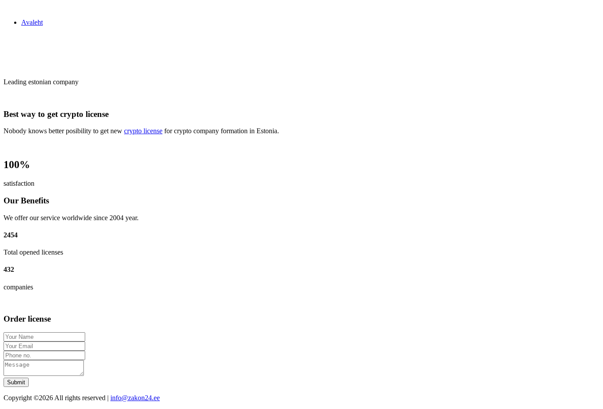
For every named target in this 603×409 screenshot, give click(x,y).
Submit (16, 382)
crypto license (143, 131)
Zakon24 (16, 7)
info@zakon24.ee (135, 397)
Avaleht (32, 22)
